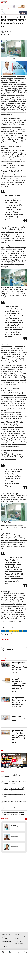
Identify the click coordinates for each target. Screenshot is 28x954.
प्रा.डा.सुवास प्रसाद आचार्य (6, 634)
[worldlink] (14, 631)
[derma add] (14, 6)
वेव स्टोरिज (20, 939)
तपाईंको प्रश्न (17, 943)
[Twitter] (7, 947)
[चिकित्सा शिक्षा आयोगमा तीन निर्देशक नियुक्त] (5, 717)
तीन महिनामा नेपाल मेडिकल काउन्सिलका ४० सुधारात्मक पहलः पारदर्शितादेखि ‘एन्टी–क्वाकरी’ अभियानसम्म (19, 702)
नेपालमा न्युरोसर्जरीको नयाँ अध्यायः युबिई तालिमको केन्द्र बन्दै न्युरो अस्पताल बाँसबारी (19, 666)
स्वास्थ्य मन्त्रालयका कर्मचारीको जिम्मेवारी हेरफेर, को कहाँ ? (14, 795)
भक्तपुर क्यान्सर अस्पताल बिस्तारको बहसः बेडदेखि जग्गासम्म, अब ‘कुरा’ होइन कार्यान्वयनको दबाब (14, 789)
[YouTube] (4, 947)
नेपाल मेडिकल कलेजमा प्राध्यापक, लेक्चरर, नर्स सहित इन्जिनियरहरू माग (15, 802)
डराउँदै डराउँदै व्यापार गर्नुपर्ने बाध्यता (12, 767)
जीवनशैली (17, 939)
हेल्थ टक (21, 941)
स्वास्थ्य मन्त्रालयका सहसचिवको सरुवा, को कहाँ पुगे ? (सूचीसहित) (15, 776)
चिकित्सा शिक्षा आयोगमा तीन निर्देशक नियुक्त (18, 719)
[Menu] (26, 1)
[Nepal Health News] (5, 2)
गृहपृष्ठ (2, 9)
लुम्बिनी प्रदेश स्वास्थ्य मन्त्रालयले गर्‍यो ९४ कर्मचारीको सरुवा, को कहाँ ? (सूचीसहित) (15, 782)
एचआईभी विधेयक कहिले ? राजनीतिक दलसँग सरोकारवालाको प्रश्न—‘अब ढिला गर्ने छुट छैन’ (19, 735)
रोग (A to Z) (22, 937)
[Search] (23, 2)
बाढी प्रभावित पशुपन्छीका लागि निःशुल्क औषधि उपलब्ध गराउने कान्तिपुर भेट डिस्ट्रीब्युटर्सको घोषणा (19, 684)
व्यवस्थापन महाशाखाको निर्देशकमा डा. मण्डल (13, 808)
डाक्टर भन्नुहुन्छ (17, 937)
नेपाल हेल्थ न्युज (8, 31)
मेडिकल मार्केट (17, 941)
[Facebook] (2, 947)
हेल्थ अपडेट (21, 943)
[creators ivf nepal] (14, 13)
